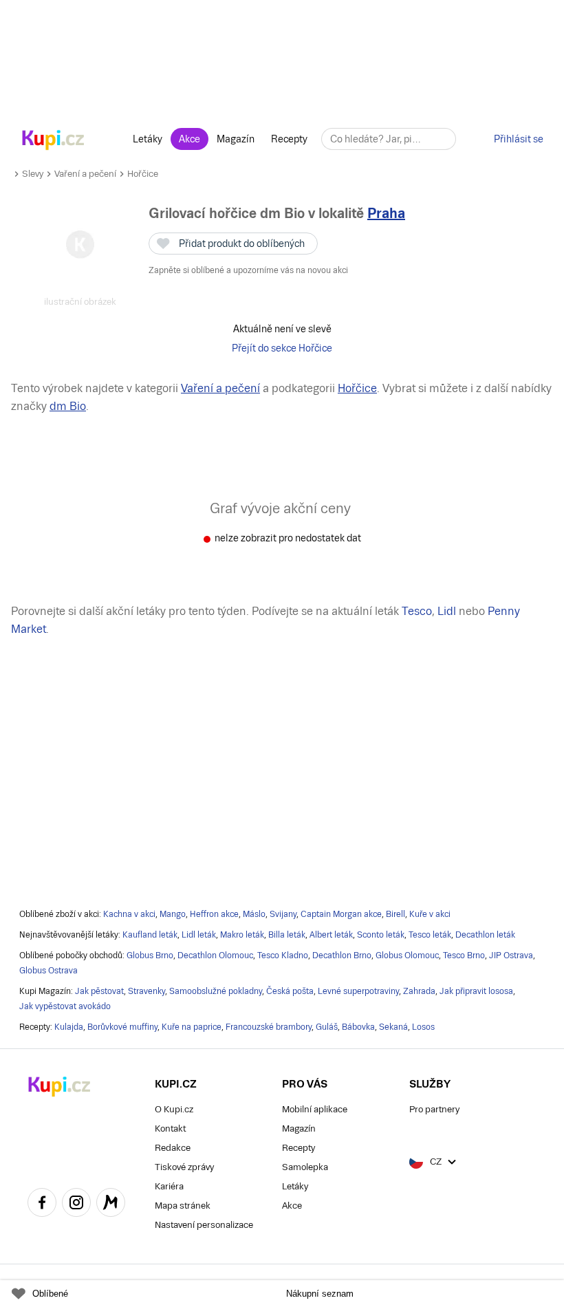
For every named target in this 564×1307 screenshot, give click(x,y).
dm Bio (68, 406)
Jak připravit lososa (476, 991)
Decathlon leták (485, 935)
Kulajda (68, 1027)
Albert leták (331, 935)
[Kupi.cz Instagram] (76, 1204)
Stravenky (146, 991)
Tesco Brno (464, 955)
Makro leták (242, 935)
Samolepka (305, 1167)
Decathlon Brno (341, 955)
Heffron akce (214, 914)
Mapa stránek (182, 1205)
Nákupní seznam (320, 1293)
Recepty (289, 138)
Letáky (147, 138)
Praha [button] (386, 213)
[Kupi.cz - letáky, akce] (53, 141)
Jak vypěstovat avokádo (65, 1006)
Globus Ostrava (48, 970)
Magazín (235, 138)
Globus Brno (150, 955)
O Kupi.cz (174, 1109)
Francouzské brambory (269, 1027)
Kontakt (170, 1128)
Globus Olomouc (407, 955)
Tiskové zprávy (184, 1167)
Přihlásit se (518, 138)
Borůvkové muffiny (122, 1027)
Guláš (327, 1027)
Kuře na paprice (191, 1027)
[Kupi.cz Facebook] (42, 1204)
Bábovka (358, 1027)
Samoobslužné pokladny (215, 991)
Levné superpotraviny (358, 991)
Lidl (446, 611)
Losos (423, 1027)
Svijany (283, 914)
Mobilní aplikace (314, 1109)
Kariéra (169, 1186)
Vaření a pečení (85, 174)
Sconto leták (380, 935)
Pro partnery (434, 1109)
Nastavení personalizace (204, 1225)
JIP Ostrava (511, 955)
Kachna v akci (129, 914)
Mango (173, 914)
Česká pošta (290, 991)
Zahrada (419, 991)
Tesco (417, 611)
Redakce (173, 1148)
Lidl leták (199, 935)
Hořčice (142, 174)
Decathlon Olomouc (215, 955)
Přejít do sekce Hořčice (282, 348)
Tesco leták (430, 935)
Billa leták (286, 935)
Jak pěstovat (99, 991)
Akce (189, 138)
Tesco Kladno (282, 955)
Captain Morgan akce (341, 914)
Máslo (254, 914)
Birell (395, 914)
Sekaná (393, 1027)
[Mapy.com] (110, 1204)
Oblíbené (50, 1293)
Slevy (32, 174)
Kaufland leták (149, 935)
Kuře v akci (430, 914)
